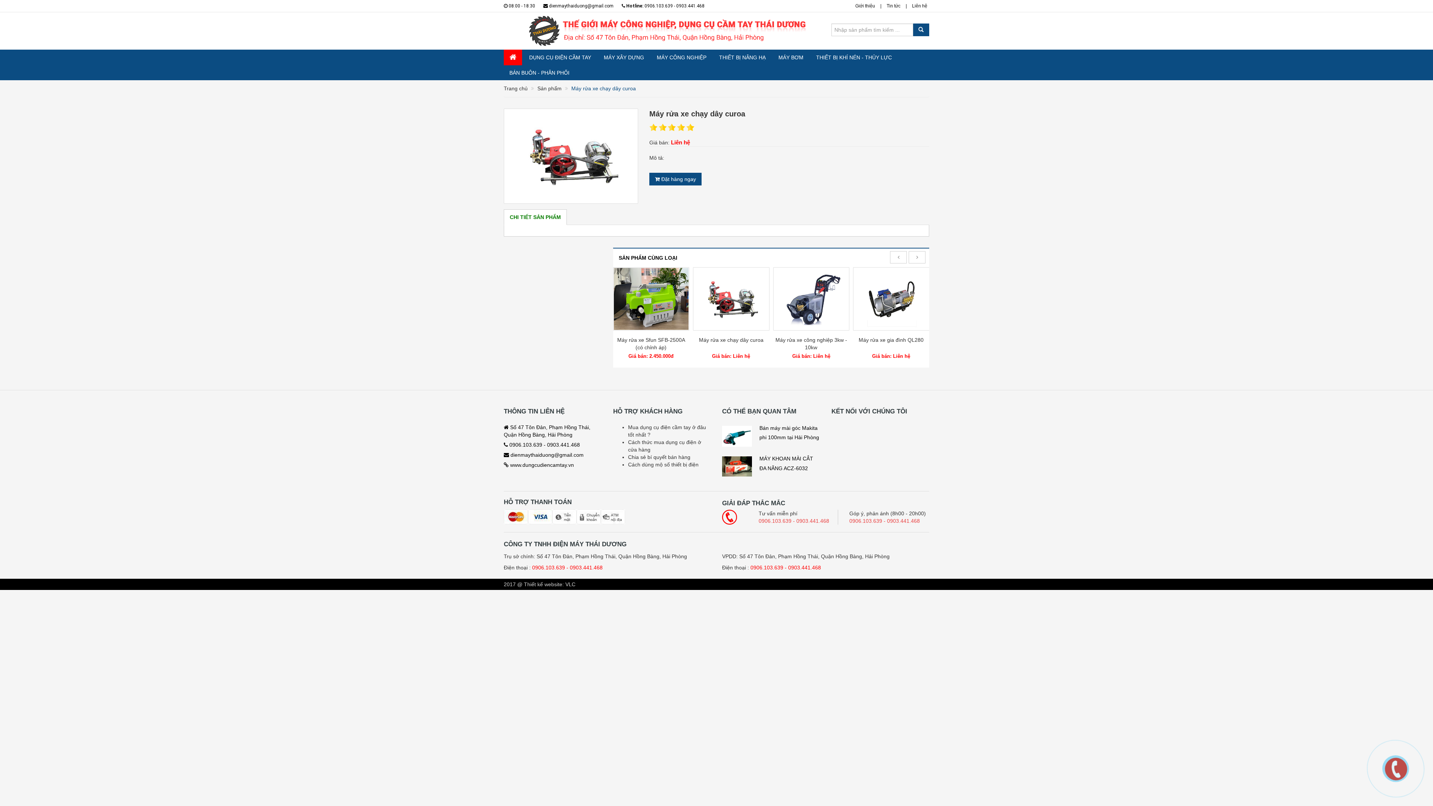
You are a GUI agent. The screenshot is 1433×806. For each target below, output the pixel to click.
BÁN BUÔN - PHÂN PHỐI (539, 73)
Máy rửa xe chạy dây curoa (651, 340)
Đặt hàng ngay (678, 179)
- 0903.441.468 (584, 568)
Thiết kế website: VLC (549, 584)
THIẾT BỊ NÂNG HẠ (742, 57)
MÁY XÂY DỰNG (624, 57)
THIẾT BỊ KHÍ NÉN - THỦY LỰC (854, 57)
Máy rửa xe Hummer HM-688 (891, 340)
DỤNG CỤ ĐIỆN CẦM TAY (560, 57)
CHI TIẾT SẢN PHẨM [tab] (535, 217)
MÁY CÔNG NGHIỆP (681, 57)
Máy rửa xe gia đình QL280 (811, 340)
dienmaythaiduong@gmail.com (581, 6)
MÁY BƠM (790, 57)
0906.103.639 (548, 568)
